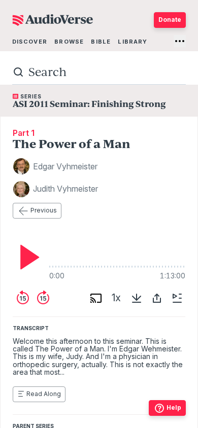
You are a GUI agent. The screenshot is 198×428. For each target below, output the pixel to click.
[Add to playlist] (177, 298)
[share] (157, 298)
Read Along (43, 394)
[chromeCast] (96, 298)
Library (132, 41)
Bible (101, 41)
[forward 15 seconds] (43, 298)
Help (174, 407)
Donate (169, 19)
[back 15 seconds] (23, 298)
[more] (180, 41)
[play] (27, 257)
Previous (43, 210)
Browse (69, 41)
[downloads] (136, 298)
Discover (29, 41)
